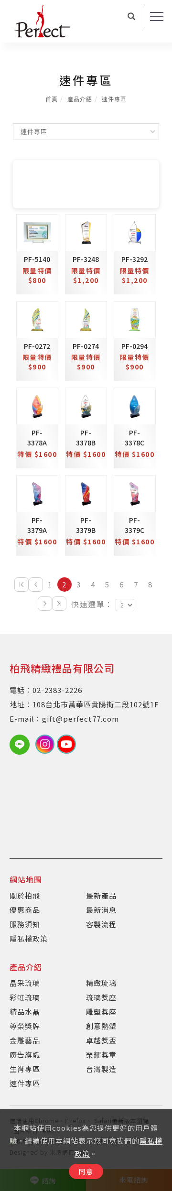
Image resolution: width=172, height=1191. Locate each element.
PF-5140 (37, 259)
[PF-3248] (86, 231)
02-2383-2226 (57, 690)
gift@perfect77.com (80, 719)
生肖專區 (25, 1069)
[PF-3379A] (37, 493)
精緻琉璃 (101, 983)
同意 (86, 1171)
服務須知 (25, 924)
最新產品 (101, 895)
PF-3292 (134, 259)
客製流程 (101, 924)
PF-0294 (134, 346)
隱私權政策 (29, 938)
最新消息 (101, 910)
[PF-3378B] (86, 405)
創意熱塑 (101, 1026)
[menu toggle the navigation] (156, 16)
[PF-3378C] (135, 405)
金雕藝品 (25, 1040)
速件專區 (114, 99)
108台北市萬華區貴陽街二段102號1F (95, 704)
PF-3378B (86, 437)
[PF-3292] (135, 231)
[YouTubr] (67, 744)
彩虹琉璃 (25, 997)
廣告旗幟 (25, 1055)
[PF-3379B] (86, 493)
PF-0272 (37, 346)
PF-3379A (37, 525)
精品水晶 (25, 1012)
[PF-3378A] (37, 405)
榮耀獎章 (101, 1055)
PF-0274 (86, 346)
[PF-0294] (135, 318)
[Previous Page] (36, 584)
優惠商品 (25, 910)
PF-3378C (134, 437)
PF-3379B (86, 525)
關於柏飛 (25, 895)
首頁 (51, 99)
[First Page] (21, 584)
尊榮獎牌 (25, 1026)
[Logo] (42, 20)
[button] (131, 17)
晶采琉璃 (25, 983)
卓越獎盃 (101, 1040)
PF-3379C (134, 525)
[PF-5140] (37, 231)
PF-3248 (86, 259)
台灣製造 (101, 1069)
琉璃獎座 (101, 997)
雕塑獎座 (101, 1012)
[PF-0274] (86, 318)
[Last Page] (59, 603)
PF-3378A (37, 437)
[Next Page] (45, 603)
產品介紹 (79, 99)
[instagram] (46, 744)
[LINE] (22, 745)
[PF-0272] (37, 318)
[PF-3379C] (135, 493)
